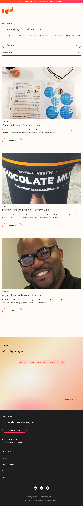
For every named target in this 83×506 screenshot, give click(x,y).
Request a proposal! (56, 1)
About (4, 471)
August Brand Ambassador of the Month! (23, 295)
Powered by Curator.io (72, 400)
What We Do (6, 452)
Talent (4, 458)
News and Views (8, 464)
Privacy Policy (32, 497)
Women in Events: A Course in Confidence (23, 125)
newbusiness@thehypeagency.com (15, 442)
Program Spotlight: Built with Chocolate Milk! (25, 210)
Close (81, 1)
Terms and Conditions (48, 497)
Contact (5, 477)
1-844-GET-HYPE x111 (9, 440)
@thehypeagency (14, 351)
